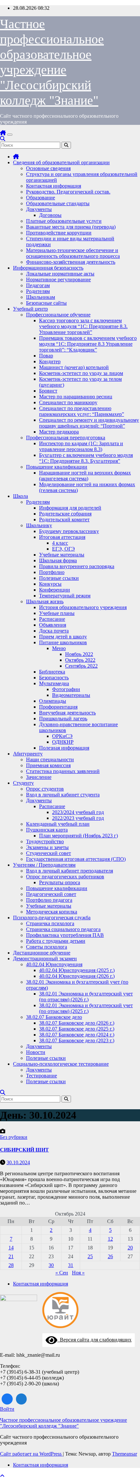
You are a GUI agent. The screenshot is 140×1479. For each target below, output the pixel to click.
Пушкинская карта (47, 830)
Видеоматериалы (71, 695)
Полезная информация (64, 748)
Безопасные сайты (46, 303)
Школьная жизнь (44, 601)
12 (110, 1239)
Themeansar (124, 1454)
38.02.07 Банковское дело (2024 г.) (76, 1034)
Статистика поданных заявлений (63, 771)
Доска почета (54, 630)
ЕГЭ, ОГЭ (63, 549)
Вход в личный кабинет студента (63, 794)
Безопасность (54, 677)
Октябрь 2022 (80, 660)
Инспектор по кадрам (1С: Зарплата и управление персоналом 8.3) (81, 446)
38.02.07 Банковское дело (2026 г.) (76, 1023)
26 (110, 1256)
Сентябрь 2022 (81, 666)
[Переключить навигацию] (9, 135)
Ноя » (78, 1272)
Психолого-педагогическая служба (52, 917)
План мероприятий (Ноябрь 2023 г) (78, 835)
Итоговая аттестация (62, 537)
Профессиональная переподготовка (65, 437)
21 (11, 1256)
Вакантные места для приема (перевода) (71, 227)
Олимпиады (52, 701)
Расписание (52, 619)
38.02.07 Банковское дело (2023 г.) (76, 1040)
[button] (2, 138)
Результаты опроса (59, 882)
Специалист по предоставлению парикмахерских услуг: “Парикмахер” (81, 411)
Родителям (38, 291)
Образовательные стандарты (58, 203)
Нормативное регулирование (58, 279)
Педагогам (38, 285)
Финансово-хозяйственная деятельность (70, 262)
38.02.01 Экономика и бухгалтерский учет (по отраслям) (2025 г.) (86, 1008)
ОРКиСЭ (62, 736)
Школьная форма (58, 560)
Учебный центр (30, 309)
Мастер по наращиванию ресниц (75, 396)
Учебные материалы (61, 554)
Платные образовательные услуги (64, 221)
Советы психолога (46, 947)
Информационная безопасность (48, 268)
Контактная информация (53, 186)
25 (90, 1256)
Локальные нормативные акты (60, 273)
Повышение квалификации (56, 467)
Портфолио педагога (49, 900)
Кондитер (50, 361)
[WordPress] (21, 1399)
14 (11, 1247)
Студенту (23, 783)
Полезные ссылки (59, 578)
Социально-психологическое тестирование (61, 1064)
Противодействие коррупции (58, 232)
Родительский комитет (64, 519)
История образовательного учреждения (83, 607)
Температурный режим (65, 595)
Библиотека (52, 671)
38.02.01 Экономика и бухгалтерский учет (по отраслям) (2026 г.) (86, 996)
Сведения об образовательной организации (61, 162)
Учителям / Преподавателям (44, 865)
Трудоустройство (45, 841)
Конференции (54, 590)
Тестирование (41, 1075)
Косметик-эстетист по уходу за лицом (81, 373)
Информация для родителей (70, 508)
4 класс (60, 543)
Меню (59, 648)
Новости (35, 1052)
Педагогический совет (51, 894)
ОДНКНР (63, 742)
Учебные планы (57, 613)
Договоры (50, 215)
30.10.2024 (18, 1162)
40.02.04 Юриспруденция (54, 964)
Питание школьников (63, 642)
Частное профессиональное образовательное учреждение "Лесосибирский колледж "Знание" (63, 1423)
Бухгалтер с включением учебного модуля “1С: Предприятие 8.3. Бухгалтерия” (86, 458)
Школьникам (40, 297)
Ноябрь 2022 (79, 654)
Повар (46, 355)
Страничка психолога (50, 923)
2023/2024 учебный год (78, 812)
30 (51, 1265)
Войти (7, 1409)
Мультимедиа (54, 683)
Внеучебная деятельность (67, 712)
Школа (20, 496)
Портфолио (51, 572)
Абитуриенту (28, 753)
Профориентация (58, 707)
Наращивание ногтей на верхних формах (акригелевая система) (85, 475)
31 (70, 1265)
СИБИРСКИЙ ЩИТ (24, 1150)
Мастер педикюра (59, 431)
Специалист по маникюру (68, 402)
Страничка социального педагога (63, 929)
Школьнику (39, 525)
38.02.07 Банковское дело (54, 1017)
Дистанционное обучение (41, 952)
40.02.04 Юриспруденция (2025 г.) (77, 970)
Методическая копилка (51, 911)
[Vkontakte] (7, 1399)
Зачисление (38, 777)
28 (11, 1265)
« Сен (61, 1272)
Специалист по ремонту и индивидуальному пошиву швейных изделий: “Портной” (89, 423)
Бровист (48, 390)
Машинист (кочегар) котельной (74, 367)
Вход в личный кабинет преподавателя (69, 870)
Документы (39, 209)
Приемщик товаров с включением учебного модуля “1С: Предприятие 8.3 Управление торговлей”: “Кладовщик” (88, 344)
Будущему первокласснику (69, 531)
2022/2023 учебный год (78, 818)
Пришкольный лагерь (63, 718)
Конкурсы (50, 584)
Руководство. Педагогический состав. (68, 191)
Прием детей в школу (63, 636)
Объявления (52, 625)
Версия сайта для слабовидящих (94, 1339)
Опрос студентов (45, 789)
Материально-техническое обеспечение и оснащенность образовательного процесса (73, 253)
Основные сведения (48, 168)
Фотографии (66, 689)
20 (130, 1247)
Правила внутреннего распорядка (76, 566)
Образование (40, 197)
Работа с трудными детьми (55, 941)
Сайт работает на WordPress (31, 1454)
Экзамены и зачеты (47, 847)
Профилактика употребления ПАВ (65, 935)
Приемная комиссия (48, 765)
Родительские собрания (65, 513)
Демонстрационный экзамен (45, 958)
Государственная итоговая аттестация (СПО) (76, 859)
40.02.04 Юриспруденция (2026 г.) (77, 976)
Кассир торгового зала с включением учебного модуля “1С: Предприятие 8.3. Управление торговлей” (83, 326)
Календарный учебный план (58, 824)
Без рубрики (13, 1137)
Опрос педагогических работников (65, 876)
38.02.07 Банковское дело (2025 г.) (76, 1029)
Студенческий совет (48, 853)
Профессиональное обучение (58, 314)
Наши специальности (50, 759)
